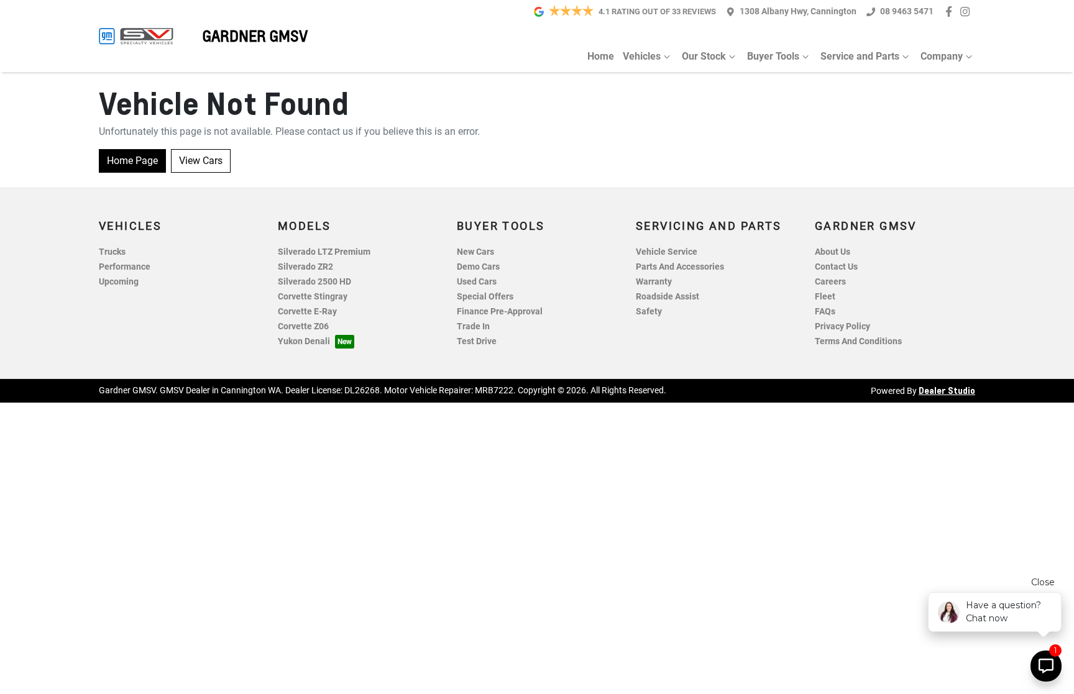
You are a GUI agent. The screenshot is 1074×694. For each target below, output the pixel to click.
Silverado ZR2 (305, 267)
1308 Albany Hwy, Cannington (798, 11)
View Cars (201, 161)
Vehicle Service (666, 252)
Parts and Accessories (680, 267)
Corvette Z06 (303, 326)
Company (941, 56)
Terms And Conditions (858, 341)
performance (124, 267)
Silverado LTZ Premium (324, 252)
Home (600, 56)
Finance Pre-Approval (500, 311)
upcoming (119, 281)
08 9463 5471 (907, 11)
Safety (649, 311)
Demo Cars (478, 267)
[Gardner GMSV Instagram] (967, 11)
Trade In (473, 326)
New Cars (475, 252)
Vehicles (642, 56)
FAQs (825, 311)
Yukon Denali (304, 341)
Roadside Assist (667, 296)
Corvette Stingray (312, 296)
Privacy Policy (842, 326)
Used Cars (477, 281)
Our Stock (704, 56)
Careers (830, 281)
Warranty (654, 281)
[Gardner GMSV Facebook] (951, 11)
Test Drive (477, 341)
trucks (112, 252)
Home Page (132, 161)
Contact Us (836, 267)
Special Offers (485, 296)
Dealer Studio (947, 390)
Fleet (825, 296)
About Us (832, 252)
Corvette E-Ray (307, 311)
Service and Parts (859, 56)
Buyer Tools (773, 56)
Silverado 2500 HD (314, 281)
